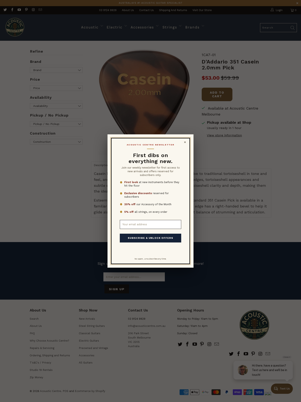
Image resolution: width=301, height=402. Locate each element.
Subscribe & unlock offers (150, 238)
